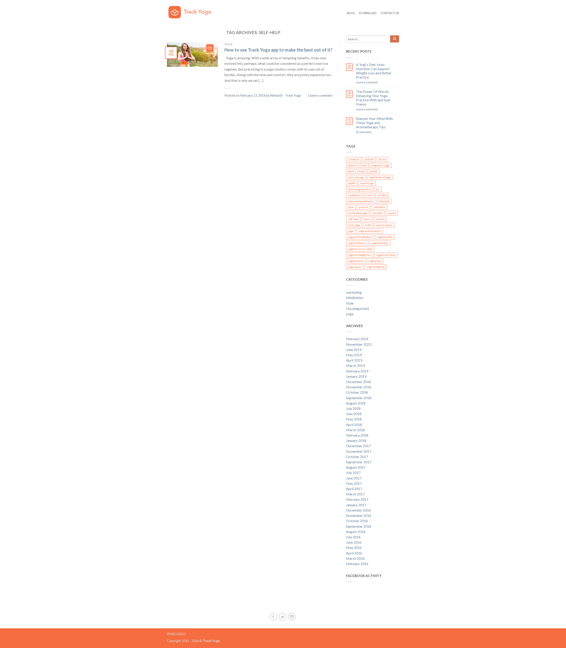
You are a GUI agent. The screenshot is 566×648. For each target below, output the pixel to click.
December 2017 (358, 446)
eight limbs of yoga (380, 177)
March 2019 (355, 365)
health (352, 183)
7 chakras (353, 159)
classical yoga (356, 177)
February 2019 (357, 371)
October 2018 (357, 392)
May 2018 (354, 419)
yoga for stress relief (360, 249)
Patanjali (384, 201)
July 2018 (353, 408)
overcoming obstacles (361, 201)
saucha (392, 213)
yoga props (375, 261)
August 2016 (355, 531)
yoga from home (386, 255)
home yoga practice (359, 189)
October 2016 (357, 521)
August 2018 (355, 403)
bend (351, 171)
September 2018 (358, 398)
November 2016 (358, 515)
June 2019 (353, 349)
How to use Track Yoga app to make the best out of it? (278, 49)
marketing (354, 292)
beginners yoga (381, 165)
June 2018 (353, 414)
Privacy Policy (176, 633)
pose (351, 207)
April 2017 (354, 489)
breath (374, 171)
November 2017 (358, 451)
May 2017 (354, 483)
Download (368, 13)
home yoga (367, 183)
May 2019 (354, 355)
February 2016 (357, 564)
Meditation (354, 297)
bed (364, 165)
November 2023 (358, 344)
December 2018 (358, 382)
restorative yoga (357, 213)
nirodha (382, 195)
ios (378, 189)
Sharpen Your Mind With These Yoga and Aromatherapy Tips (374, 122)
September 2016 (358, 526)
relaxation (379, 207)
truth (368, 225)
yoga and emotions (370, 231)
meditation (354, 195)
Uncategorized (357, 308)
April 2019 (354, 360)
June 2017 (353, 478)
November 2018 (358, 387)
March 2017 (355, 494)
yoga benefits (385, 237)
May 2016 (354, 547)
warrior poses (384, 225)
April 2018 (354, 424)
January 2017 (356, 505)
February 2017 (357, 499)
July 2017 (353, 472)
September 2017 (358, 462)
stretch (380, 219)
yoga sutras (354, 266)
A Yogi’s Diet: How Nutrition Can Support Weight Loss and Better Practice (374, 70)
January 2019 (356, 376)
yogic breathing (375, 266)
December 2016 (358, 510)
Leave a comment (320, 95)
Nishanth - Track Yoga (285, 95)
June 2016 (353, 542)
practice (363, 207)
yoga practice (355, 261)
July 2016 (353, 537)
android (369, 159)
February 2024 (357, 339)
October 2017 (357, 456)
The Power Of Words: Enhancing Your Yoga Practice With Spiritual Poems (373, 97)
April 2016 (354, 553)
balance (352, 165)
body (362, 171)
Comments (364, 132)
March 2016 (355, 558)
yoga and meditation (360, 237)
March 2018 (355, 430)
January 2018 (356, 440)
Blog (351, 13)
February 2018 (357, 435)
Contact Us (390, 13)
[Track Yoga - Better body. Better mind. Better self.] (193, 11)
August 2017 (355, 467)
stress (367, 219)
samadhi (377, 213)
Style (350, 303)
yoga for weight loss (359, 255)
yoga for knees (379, 243)
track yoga (354, 225)
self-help (353, 219)
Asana (382, 159)
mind (369, 195)
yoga (228, 44)
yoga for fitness (357, 243)
